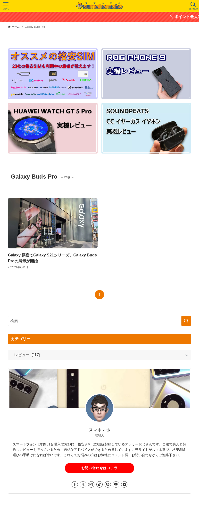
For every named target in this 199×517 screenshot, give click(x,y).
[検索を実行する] (186, 321)
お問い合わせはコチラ (99, 468)
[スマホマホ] (99, 6)
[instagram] (91, 484)
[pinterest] (108, 484)
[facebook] (75, 484)
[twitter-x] (83, 484)
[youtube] (116, 484)
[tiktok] (99, 484)
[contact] (124, 484)
